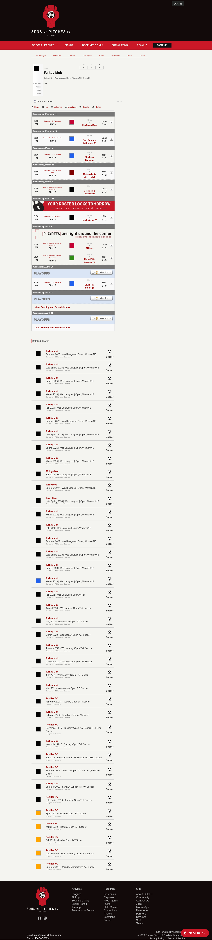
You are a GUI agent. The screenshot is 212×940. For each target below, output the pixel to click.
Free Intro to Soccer (83, 910)
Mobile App (142, 907)
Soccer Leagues (43, 45)
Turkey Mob (52, 351)
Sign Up (162, 45)
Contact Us (142, 900)
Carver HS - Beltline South (52, 138)
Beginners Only (92, 45)
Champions (115, 56)
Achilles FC (52, 698)
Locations (109, 916)
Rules (101, 56)
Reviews (141, 916)
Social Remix (120, 45)
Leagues (76, 894)
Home (36, 107)
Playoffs (85, 107)
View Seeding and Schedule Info (52, 307)
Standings (72, 107)
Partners (141, 913)
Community (142, 897)
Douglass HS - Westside (52, 121)
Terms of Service (176, 938)
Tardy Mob (51, 484)
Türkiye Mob (52, 471)
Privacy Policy (157, 938)
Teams (140, 923)
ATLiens (89, 248)
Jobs (139, 903)
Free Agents (87, 56)
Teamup (142, 45)
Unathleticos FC (89, 220)
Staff (139, 920)
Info (46, 107)
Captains (72, 56)
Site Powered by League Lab (170, 932)
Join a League (40, 56)
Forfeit (142, 56)
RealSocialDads (89, 125)
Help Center (111, 907)
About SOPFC (144, 894)
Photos (129, 56)
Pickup (69, 45)
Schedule (58, 107)
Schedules (57, 56)
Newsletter (142, 910)
